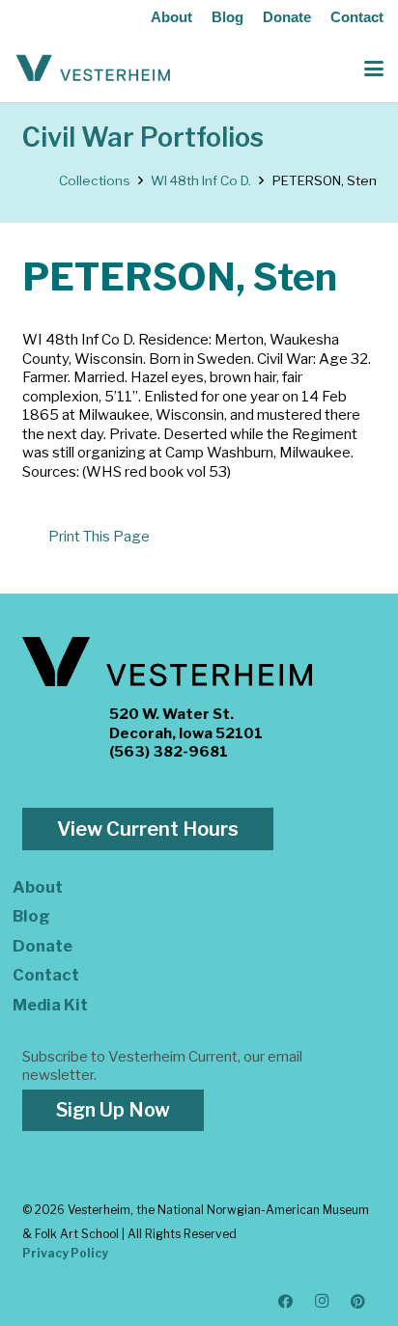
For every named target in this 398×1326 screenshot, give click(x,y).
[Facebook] (286, 1302)
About (171, 17)
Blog (227, 17)
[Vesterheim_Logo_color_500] (93, 68)
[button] (374, 68)
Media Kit (50, 1004)
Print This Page (99, 536)
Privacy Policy (65, 1253)
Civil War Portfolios (143, 137)
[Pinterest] (358, 1302)
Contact (357, 17)
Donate (287, 17)
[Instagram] (322, 1302)
